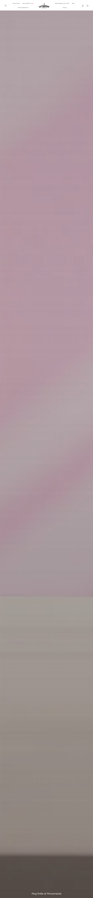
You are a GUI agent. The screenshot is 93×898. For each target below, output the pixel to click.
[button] (5, 6)
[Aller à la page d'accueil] (44, 5)
